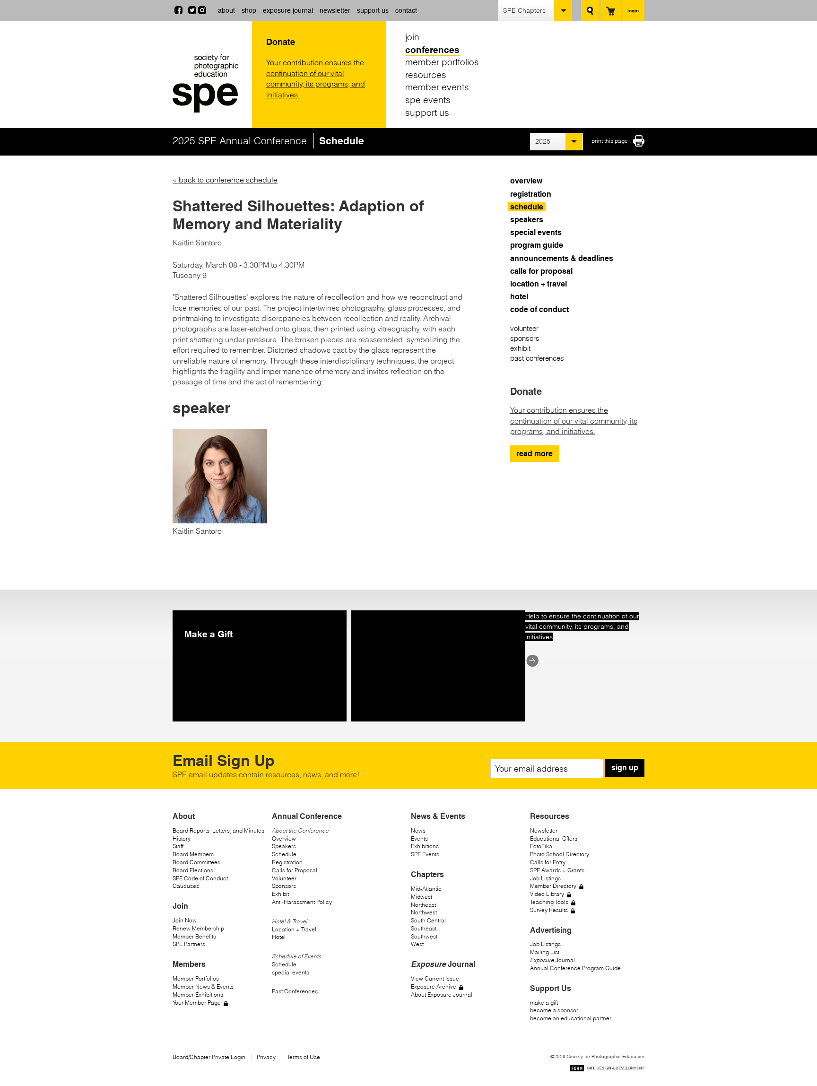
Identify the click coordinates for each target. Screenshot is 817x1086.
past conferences (537, 358)
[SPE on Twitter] (192, 11)
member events (437, 87)
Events (419, 838)
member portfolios (442, 62)
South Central (428, 920)
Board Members (193, 854)
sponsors (524, 338)
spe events (428, 99)
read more (534, 453)
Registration (287, 862)
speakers (526, 219)
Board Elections (193, 870)
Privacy (266, 1056)
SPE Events (425, 854)
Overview (284, 838)
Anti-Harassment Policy (302, 901)
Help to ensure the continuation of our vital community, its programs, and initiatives (582, 627)
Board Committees (196, 862)
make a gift (544, 1002)
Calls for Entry (547, 862)
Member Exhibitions (198, 994)
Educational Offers (553, 838)
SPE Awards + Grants (557, 870)
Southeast (423, 928)
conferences (432, 49)
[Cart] (610, 10)
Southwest (424, 936)
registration (530, 194)
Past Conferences (295, 991)
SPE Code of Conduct (200, 878)
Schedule (284, 854)
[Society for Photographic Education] (210, 83)
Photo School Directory (559, 854)
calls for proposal (541, 271)
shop (249, 10)
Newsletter (543, 830)
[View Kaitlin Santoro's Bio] (220, 520)
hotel (519, 296)
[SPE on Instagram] (202, 11)
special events (536, 232)
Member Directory (553, 885)
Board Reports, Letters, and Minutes (218, 830)
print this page (609, 140)
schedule (526, 206)
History (182, 838)
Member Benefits (194, 936)
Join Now (185, 920)
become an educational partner (570, 1018)
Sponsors (284, 885)
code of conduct (539, 309)
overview (526, 180)
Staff (178, 846)
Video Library (547, 893)
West (417, 943)
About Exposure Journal (441, 994)
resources (425, 74)
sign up (624, 767)
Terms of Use (303, 1056)
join (412, 37)
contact (406, 10)
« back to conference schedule (225, 179)
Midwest (421, 896)
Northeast (423, 904)
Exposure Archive (433, 986)
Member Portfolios (196, 978)
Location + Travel (294, 929)
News (418, 830)
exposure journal (288, 10)
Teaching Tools (549, 901)
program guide (536, 245)
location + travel (538, 283)
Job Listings (545, 878)
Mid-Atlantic (426, 888)
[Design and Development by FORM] (607, 1070)
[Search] (590, 10)
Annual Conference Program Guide (575, 968)
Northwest (424, 912)
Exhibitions (425, 846)
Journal (552, 960)
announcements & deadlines (561, 258)
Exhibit (280, 893)
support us (373, 10)
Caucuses (186, 885)
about (226, 10)
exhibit (520, 348)
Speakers (284, 846)
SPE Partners (189, 943)
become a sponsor (554, 1010)
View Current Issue (435, 978)
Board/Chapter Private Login (209, 1056)
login (633, 10)
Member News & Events (203, 986)
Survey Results (549, 909)
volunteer (524, 328)
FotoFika (541, 846)
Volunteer (284, 878)
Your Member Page (197, 1002)
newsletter (335, 10)
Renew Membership (198, 928)
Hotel (279, 936)
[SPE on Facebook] (178, 11)
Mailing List (544, 952)
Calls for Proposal (294, 870)
